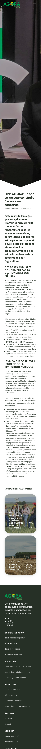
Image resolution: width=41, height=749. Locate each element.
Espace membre (11, 736)
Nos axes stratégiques (13, 654)
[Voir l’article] (30, 525)
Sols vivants (10, 426)
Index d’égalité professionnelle (17, 706)
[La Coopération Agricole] (9, 625)
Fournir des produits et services (17, 672)
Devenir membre (11, 742)
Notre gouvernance (12, 649)
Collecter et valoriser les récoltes (18, 666)
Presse (7, 209)
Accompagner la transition (15, 678)
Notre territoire (11, 643)
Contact (8, 724)
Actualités (14, 209)
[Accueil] (11, 5)
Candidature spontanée (14, 701)
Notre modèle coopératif (14, 638)
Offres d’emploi (11, 695)
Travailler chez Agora (13, 690)
